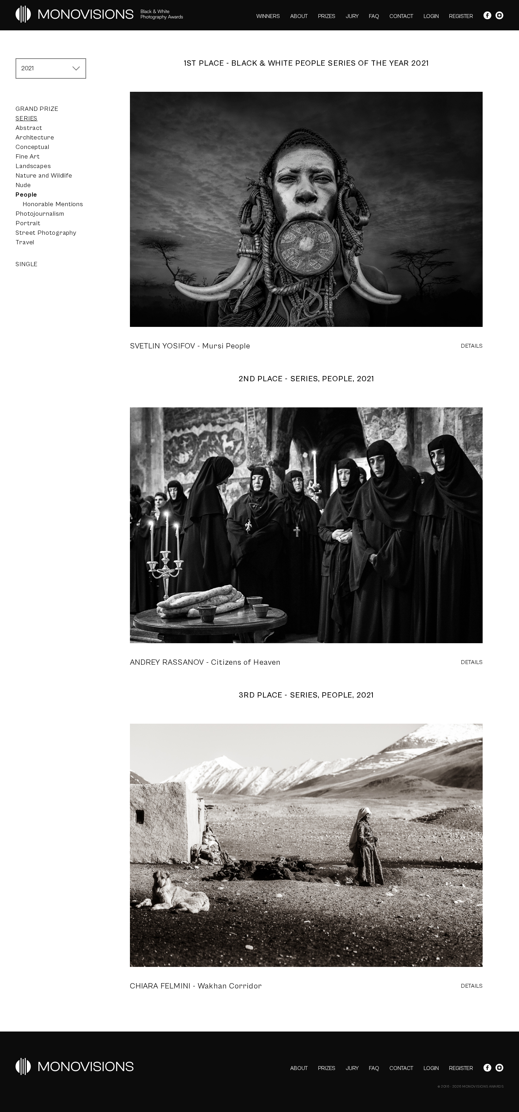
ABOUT (299, 16)
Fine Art (28, 156)
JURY (352, 16)
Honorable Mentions (53, 204)
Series (26, 118)
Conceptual (32, 147)
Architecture (35, 137)
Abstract (29, 128)
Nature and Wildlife (44, 175)
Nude (23, 185)
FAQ (374, 16)
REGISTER (461, 16)
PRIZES (326, 16)
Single (27, 264)
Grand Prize (37, 109)
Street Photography (46, 233)
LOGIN (431, 16)
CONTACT (401, 16)
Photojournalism (40, 213)
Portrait (28, 223)
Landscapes (33, 166)
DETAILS (472, 346)
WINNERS (268, 16)
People (26, 194)
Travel (25, 242)
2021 (27, 68)
